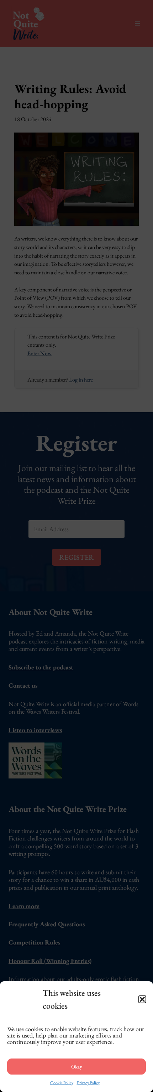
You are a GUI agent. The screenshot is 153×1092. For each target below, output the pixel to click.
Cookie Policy (61, 1083)
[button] (142, 999)
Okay (76, 1066)
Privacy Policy (88, 1083)
